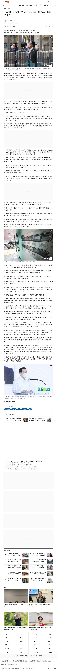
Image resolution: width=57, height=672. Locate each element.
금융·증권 (49, 638)
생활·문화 (7, 645)
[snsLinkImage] (46, 668)
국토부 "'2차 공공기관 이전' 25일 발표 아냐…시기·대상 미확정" (39, 561)
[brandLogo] (6, 1)
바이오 (49, 641)
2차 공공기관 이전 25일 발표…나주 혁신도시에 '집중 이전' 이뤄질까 (21, 467)
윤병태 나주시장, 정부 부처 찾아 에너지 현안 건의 (17, 463)
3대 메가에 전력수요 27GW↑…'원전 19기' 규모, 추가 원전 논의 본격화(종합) (23, 461)
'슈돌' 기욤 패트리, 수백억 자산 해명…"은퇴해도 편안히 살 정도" (14, 561)
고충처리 (41, 655)
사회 (21, 634)
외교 (21, 638)
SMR (30, 409)
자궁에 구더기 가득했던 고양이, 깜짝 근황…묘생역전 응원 (39, 574)
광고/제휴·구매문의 (24, 655)
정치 (7, 634)
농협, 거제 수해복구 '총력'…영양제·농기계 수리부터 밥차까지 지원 (14, 419)
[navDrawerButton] (52, 1)
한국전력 (14, 409)
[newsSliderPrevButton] (48, 551)
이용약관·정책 (34, 655)
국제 (50, 634)
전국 (7, 638)
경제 (5, 9)
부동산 (21, 641)
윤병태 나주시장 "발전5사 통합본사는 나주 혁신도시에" (18, 465)
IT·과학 (36, 641)
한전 (19, 409)
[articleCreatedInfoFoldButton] (18, 23)
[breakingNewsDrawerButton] (49, 1)
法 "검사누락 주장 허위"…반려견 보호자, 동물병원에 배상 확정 (38, 555)
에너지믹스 (24, 409)
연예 (5, 588)
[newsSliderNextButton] (51, 551)
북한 (36, 638)
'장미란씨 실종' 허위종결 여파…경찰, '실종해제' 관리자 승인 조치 (14, 574)
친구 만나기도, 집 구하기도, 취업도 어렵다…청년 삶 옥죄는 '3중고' (37, 419)
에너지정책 (7, 409)
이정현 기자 (9, 20)
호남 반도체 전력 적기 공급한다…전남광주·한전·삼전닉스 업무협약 (21, 469)
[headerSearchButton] (46, 1)
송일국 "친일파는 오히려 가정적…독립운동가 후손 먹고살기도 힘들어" (14, 580)
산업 (7, 641)
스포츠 (6, 611)
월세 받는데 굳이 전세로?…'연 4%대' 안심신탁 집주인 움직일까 (39, 567)
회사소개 (16, 655)
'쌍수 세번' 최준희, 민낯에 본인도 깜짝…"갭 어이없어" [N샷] (15, 567)
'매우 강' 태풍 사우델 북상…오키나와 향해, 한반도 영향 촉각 (15, 555)
